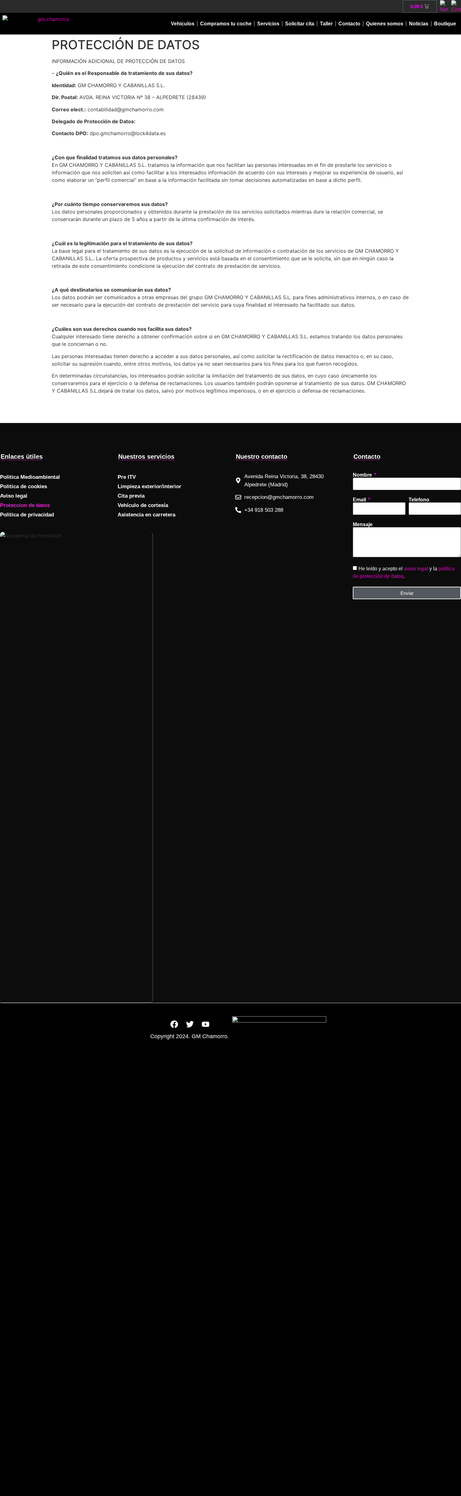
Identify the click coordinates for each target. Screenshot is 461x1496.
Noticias (418, 23)
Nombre (363, 475)
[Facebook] (174, 1024)
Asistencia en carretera (146, 515)
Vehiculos (182, 23)
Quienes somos (384, 23)
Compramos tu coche (226, 23)
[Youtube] (205, 1024)
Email (360, 499)
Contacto (349, 23)
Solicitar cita (299, 23)
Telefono (419, 499)
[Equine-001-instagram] (221, 1024)
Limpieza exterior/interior (149, 486)
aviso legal (416, 568)
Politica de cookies (23, 486)
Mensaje (363, 524)
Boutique (445, 23)
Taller (326, 23)
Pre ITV (127, 477)
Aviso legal (13, 496)
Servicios (268, 23)
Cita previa (131, 496)
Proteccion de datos (25, 505)
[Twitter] (190, 1024)
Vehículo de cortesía (143, 505)
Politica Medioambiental (30, 477)
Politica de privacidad (27, 515)
